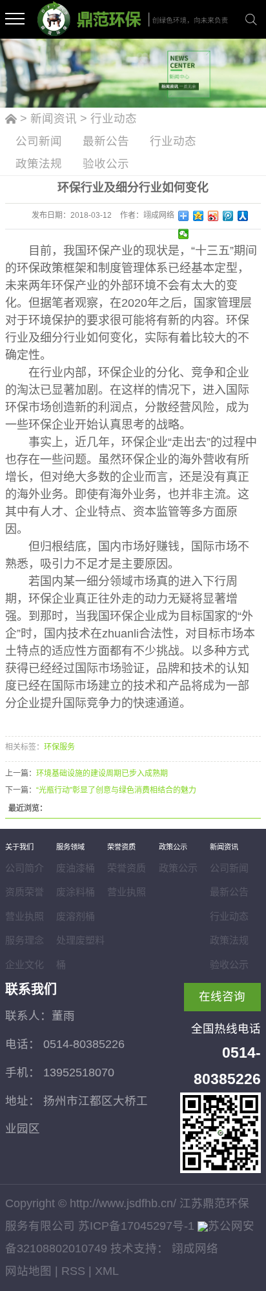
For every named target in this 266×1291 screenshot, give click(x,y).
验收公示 (106, 163)
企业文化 (24, 964)
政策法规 (38, 163)
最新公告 (106, 141)
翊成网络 (193, 1248)
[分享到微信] (183, 234)
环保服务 (59, 747)
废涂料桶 (75, 891)
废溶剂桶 (75, 916)
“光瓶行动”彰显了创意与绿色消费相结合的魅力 (116, 790)
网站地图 (28, 1271)
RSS (73, 1271)
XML (107, 1271)
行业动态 (113, 118)
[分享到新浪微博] (213, 216)
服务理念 (24, 940)
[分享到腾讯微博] (228, 216)
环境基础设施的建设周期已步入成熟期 (102, 773)
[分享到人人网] (243, 216)
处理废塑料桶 (80, 952)
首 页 (11, 121)
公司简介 (24, 867)
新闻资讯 (53, 118)
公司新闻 (38, 141)
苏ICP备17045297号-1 (136, 1225)
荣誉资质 (121, 847)
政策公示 (173, 847)
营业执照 (24, 916)
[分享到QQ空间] (198, 216)
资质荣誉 (24, 891)
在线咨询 (222, 996)
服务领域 (70, 847)
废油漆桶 (75, 867)
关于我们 (19, 847)
